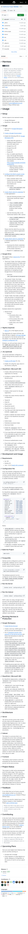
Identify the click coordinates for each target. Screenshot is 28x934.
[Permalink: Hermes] (1, 62)
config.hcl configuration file (9, 340)
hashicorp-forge (8, 6)
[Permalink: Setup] (1, 114)
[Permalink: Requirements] (1, 458)
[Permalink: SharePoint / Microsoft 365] (1, 369)
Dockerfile (6, 49)
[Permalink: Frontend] (1, 757)
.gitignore (6, 43)
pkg (5, 37)
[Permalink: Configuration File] (1, 469)
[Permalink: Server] (1, 717)
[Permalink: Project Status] (1, 767)
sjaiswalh (6, 19)
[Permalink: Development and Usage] (1, 454)
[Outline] (26, 56)
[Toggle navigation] (2, 2)
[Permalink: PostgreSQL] (1, 558)
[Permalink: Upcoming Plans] (1, 846)
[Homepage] (14, 2)
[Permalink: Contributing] (1, 814)
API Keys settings (21, 335)
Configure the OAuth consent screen (14, 174)
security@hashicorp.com (15, 103)
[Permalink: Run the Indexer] (1, 592)
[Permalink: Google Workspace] (1, 623)
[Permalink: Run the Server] (1, 584)
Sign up (7, 330)
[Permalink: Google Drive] (1, 254)
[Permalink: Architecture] (1, 712)
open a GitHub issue (11, 803)
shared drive (16, 257)
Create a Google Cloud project (13, 133)
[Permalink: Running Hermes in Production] (1, 618)
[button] (24, 482)
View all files (14, 51)
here (6, 87)
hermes (16, 6)
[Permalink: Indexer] (1, 733)
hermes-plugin (7, 31)
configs (6, 28)
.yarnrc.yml (6, 46)
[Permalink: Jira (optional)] (1, 352)
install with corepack (17, 465)
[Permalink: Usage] (1, 109)
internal (6, 34)
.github (6, 22)
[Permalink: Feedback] (1, 788)
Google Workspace (17, 128)
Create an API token (10, 361)
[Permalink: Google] (1, 126)
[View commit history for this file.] (24, 19)
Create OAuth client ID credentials (14, 192)
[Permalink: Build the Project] (1, 550)
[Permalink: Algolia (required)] (1, 328)
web (5, 40)
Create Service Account (11, 626)
